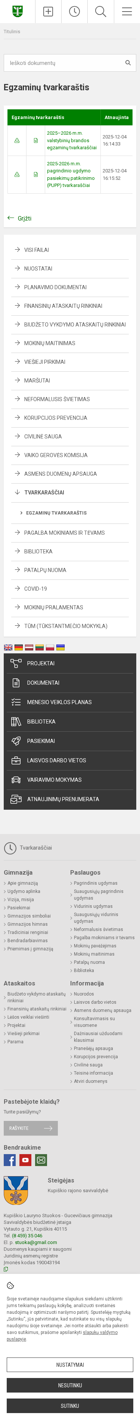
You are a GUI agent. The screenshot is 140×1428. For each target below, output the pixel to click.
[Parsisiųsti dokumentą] (17, 140)
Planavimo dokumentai (55, 287)
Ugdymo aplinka (23, 891)
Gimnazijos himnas (27, 924)
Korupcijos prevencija (55, 418)
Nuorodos (84, 994)
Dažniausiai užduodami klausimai (98, 1037)
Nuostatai (38, 269)
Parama (15, 1041)
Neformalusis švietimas (57, 399)
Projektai (41, 663)
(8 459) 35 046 (27, 1235)
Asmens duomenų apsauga (60, 474)
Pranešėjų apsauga (93, 1048)
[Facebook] (10, 1160)
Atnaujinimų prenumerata (63, 799)
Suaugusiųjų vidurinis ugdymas (96, 918)
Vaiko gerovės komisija (56, 455)
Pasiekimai (41, 741)
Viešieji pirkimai (44, 362)
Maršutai (37, 381)
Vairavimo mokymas (54, 780)
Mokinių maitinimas (49, 343)
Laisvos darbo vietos (56, 760)
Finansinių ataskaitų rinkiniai (63, 306)
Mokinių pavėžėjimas (95, 946)
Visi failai (36, 250)
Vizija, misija (20, 899)
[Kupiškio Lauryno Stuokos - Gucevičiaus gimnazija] (17, 10)
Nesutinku (70, 1385)
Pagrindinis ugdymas (96, 883)
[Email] (41, 1160)
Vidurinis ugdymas (93, 906)
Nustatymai (70, 1365)
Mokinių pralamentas (53, 607)
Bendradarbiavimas (27, 940)
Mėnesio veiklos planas (59, 702)
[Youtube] (25, 1160)
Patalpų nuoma (45, 570)
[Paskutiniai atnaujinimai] (74, 11)
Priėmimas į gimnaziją (30, 949)
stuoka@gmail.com (36, 1242)
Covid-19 (35, 589)
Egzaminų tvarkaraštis (56, 513)
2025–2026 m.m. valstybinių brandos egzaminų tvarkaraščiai (72, 140)
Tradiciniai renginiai (27, 932)
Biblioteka (38, 551)
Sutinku (70, 1406)
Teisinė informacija (93, 1073)
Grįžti (24, 218)
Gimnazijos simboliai (29, 916)
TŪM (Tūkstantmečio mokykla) (66, 626)
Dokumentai (43, 683)
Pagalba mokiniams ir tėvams (64, 533)
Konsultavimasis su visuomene (94, 1022)
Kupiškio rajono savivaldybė (78, 1190)
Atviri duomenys (91, 1081)
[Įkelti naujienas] (48, 11)
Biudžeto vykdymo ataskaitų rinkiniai (75, 325)
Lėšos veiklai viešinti (28, 1017)
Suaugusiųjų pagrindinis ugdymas (99, 895)
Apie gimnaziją (22, 883)
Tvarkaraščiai (44, 493)
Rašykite (18, 1128)
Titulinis (12, 31)
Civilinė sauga (43, 437)
